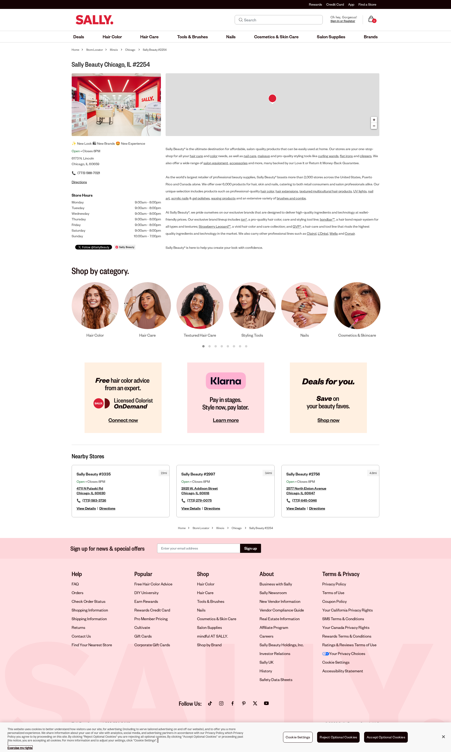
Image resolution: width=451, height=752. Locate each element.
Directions (107, 508)
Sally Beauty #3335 (94, 473)
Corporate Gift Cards (152, 644)
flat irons (346, 156)
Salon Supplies (209, 627)
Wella (334, 233)
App (351, 4)
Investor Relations (275, 653)
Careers (266, 636)
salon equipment (215, 163)
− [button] (374, 125)
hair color (267, 191)
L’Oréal (323, 233)
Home (75, 49)
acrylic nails (180, 198)
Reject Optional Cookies (338, 737)
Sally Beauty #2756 (303, 473)
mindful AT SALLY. (212, 636)
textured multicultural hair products (325, 191)
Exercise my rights (20, 748)
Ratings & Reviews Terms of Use (349, 644)
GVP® (297, 226)
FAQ (75, 583)
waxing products (223, 198)
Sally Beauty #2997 (198, 473)
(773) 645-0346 (304, 500)
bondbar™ (327, 219)
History (266, 670)
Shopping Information (90, 610)
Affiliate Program (274, 627)
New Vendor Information (280, 601)
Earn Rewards (146, 601)
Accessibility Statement (342, 670)
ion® (244, 219)
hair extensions (287, 191)
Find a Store (367, 4)
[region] (225, 737)
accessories (238, 163)
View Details (86, 508)
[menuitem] (78, 36)
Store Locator (94, 49)
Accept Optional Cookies (386, 737)
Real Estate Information (280, 618)
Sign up (250, 548)
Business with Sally (276, 583)
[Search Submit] (241, 19)
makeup (264, 156)
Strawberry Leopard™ (215, 226)
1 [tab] (203, 346)
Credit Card (335, 4)
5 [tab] (228, 346)
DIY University (146, 592)
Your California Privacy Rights (347, 610)
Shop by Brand (209, 644)
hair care (196, 156)
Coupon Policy (334, 601)
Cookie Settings (336, 662)
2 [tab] (209, 346)
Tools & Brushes (210, 601)
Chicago (130, 49)
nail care (250, 156)
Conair (350, 233)
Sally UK (267, 662)
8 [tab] (246, 346)
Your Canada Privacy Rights (345, 627)
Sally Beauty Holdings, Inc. (282, 644)
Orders (77, 592)
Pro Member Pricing (151, 618)
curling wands (328, 156)
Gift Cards (143, 636)
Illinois (114, 49)
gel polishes (201, 198)
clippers (366, 156)
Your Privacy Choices (347, 653)
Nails (201, 610)
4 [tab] (222, 346)
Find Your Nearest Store (92, 644)
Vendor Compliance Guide (282, 610)
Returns (78, 627)
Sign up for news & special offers (107, 548)
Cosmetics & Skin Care (216, 618)
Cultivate (142, 627)
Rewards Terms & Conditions (346, 636)
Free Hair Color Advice (153, 583)
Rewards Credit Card (152, 610)
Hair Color (205, 583)
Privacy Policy (334, 583)
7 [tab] (240, 346)
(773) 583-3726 (94, 500)
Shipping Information (89, 618)
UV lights (360, 191)
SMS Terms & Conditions (343, 618)
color (214, 156)
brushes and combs (291, 198)
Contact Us (81, 636)
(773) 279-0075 (199, 500)
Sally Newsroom (273, 592)
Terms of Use (333, 592)
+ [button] (374, 119)
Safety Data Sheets (276, 679)
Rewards (315, 4)
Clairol (311, 233)
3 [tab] (216, 346)
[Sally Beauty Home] (94, 19)
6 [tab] (234, 346)
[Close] (443, 737)
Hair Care (205, 592)
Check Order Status (88, 601)
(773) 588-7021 (89, 173)
